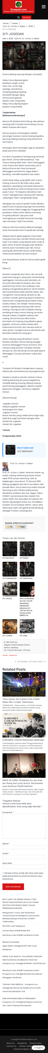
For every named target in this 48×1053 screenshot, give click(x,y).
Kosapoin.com (19, 9)
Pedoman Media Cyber (24, 1049)
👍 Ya (9, 526)
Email (5, 853)
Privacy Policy (36, 1043)
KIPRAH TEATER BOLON (35, 963)
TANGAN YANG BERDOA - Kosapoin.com (20, 984)
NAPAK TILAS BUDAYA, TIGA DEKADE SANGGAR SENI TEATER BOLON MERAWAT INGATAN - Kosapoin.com (22, 960)
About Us (11, 1043)
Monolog (13, 655)
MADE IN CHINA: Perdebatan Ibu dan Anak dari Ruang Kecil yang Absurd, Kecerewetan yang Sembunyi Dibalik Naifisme (22, 783)
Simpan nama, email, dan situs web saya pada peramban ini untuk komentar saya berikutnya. (22, 876)
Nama (6, 843)
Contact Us (11, 1046)
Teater (5, 655)
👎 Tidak (21, 526)
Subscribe (26, 17)
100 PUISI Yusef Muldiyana (13, 926)
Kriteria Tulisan (25, 1046)
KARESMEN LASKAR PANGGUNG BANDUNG (23, 740)
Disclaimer (22, 1043)
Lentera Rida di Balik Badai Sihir (16, 930)
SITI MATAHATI (25, 451)
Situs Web (7, 863)
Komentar (8, 812)
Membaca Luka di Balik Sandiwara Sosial (20, 935)
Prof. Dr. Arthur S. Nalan (28, 38)
